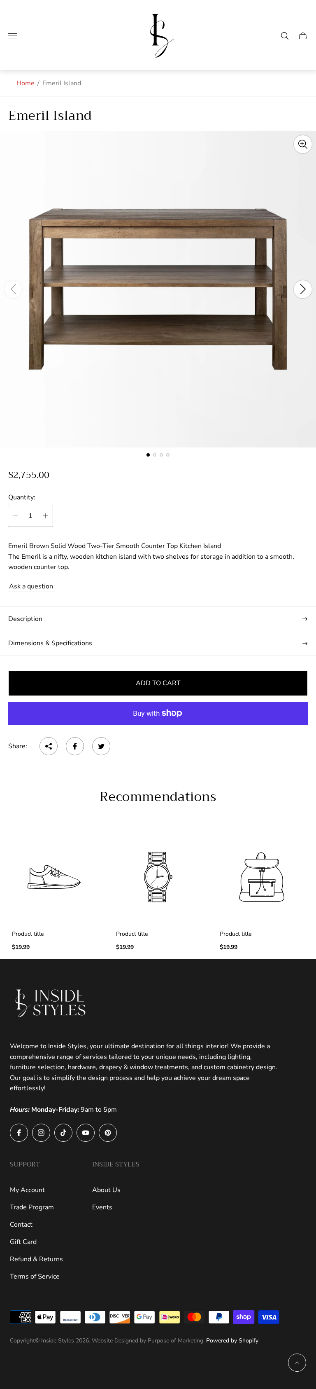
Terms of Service (35, 1276)
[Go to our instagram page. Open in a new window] (41, 1133)
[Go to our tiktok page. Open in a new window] (63, 1133)
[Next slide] (303, 289)
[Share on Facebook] (75, 746)
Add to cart (158, 683)
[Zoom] (303, 144)
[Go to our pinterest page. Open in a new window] (108, 1133)
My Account (27, 1190)
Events (102, 1207)
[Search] (285, 36)
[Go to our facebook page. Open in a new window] (19, 1133)
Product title (28, 934)
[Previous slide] (13, 289)
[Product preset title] (54, 877)
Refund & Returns (36, 1259)
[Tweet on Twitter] (101, 746)
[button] (148, 455)
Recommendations (158, 797)
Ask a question (31, 586)
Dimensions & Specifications (50, 643)
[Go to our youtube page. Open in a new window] (86, 1133)
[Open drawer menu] (13, 36)
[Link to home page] (51, 1003)
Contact (21, 1224)
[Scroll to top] (297, 1363)
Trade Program (32, 1207)
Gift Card (23, 1241)
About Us (106, 1190)
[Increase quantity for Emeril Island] (46, 516)
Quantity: (21, 497)
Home (25, 83)
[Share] (49, 746)
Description (25, 618)
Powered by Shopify (232, 1340)
